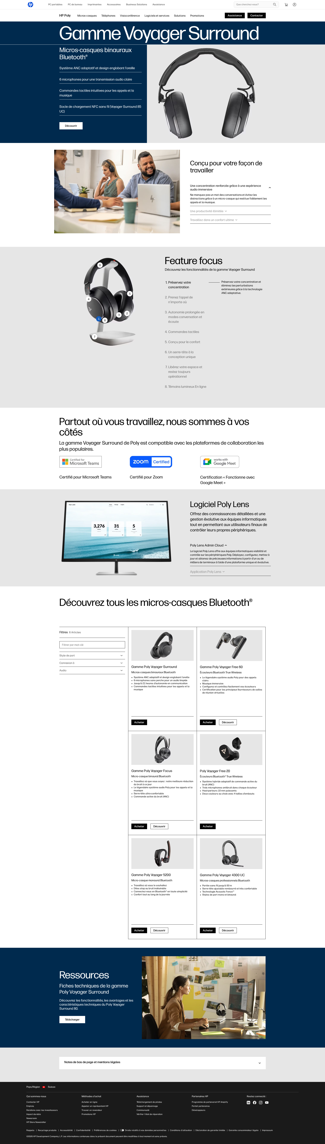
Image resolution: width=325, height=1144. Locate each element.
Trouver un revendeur (92, 1110)
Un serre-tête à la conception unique (182, 354)
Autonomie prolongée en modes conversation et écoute (186, 317)
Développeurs (198, 1110)
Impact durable (33, 1114)
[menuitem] (55, 5)
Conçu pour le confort (184, 342)
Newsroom (31, 1118)
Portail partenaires (201, 1106)
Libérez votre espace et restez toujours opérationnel (185, 371)
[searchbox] (254, 4)
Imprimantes (95, 4)
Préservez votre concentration (179, 284)
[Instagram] (260, 1102)
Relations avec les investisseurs (42, 1110)
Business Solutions (136, 4)
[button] (230, 188)
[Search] (275, 5)
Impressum (267, 1130)
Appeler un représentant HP (95, 1106)
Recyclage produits (47, 1130)
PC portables (55, 4)
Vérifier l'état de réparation (149, 1114)
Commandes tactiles (183, 332)
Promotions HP (89, 1114)
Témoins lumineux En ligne (187, 387)
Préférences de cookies (105, 1130)
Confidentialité (83, 1130)
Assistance (159, 4)
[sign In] (294, 5)
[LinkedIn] (248, 1102)
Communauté (143, 1110)
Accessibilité (66, 1130)
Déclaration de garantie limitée (210, 1130)
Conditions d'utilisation (181, 1130)
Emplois (30, 1106)
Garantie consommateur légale (243, 1130)
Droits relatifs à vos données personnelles (145, 1130)
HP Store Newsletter (36, 1122)
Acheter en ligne (89, 1102)
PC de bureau (75, 4)
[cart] (286, 5)
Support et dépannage (147, 1106)
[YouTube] (266, 1102)
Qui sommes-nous (36, 1096)
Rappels (30, 1130)
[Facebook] (254, 1102)
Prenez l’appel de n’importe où (180, 299)
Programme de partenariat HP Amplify (210, 1102)
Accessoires (114, 4)
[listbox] (92, 655)
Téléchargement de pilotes (149, 1102)
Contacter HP (32, 1102)
